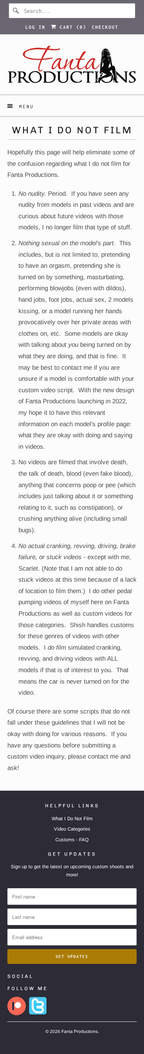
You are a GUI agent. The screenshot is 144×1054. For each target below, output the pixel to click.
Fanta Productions (79, 1031)
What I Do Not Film (72, 818)
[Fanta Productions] (72, 67)
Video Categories (72, 829)
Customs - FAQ (72, 839)
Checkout (105, 27)
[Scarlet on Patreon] (16, 1013)
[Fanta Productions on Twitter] (38, 1013)
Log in (35, 27)
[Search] (16, 10)
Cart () (71, 27)
